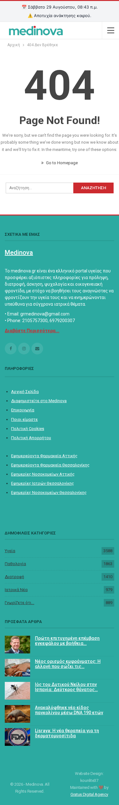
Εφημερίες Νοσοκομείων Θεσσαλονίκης (49, 492)
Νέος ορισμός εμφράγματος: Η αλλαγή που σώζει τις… (68, 664)
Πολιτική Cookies (27, 428)
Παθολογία (15, 563)
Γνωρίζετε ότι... (19, 602)
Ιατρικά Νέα (16, 589)
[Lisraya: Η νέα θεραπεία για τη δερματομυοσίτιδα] (17, 737)
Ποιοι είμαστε (24, 419)
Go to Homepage (61, 162)
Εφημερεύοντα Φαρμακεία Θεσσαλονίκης (50, 465)
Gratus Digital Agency (89, 794)
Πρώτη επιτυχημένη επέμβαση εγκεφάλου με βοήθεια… (67, 641)
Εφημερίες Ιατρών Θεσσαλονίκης (42, 483)
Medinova (19, 252)
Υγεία (10, 550)
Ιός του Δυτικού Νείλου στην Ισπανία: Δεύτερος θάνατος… (66, 687)
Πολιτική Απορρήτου (31, 437)
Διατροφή (14, 576)
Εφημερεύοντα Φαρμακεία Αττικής (44, 455)
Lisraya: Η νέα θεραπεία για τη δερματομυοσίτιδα (67, 733)
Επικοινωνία (22, 410)
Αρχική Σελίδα (25, 391)
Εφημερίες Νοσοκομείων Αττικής (43, 474)
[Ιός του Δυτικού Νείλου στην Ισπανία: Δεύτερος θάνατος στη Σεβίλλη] (17, 691)
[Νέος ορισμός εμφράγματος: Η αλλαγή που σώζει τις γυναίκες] (17, 668)
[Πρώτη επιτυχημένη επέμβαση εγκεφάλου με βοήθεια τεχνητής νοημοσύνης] (17, 644)
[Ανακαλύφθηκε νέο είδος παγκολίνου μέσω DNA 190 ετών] (17, 714)
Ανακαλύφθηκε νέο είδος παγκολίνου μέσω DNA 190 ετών (69, 710)
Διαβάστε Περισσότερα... (32, 330)
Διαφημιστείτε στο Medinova (39, 400)
